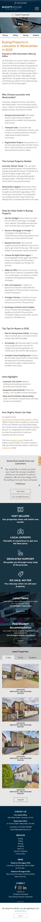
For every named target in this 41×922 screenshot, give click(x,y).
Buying (5, 35)
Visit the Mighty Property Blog (20, 608)
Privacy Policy (20, 856)
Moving (25, 35)
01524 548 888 (21, 3)
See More (20, 493)
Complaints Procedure (20, 897)
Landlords (20, 848)
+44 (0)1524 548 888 (24, 829)
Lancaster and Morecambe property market (20, 419)
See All (20, 802)
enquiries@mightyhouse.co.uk (20, 832)
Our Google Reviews (20, 499)
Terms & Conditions (20, 854)
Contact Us (20, 894)
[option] (20, 478)
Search (20, 643)
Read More (20, 613)
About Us (20, 851)
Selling (15, 35)
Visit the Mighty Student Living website (21, 638)
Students (32, 660)
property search (17, 440)
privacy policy (20, 911)
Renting (20, 846)
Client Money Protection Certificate (20, 899)
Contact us (6, 448)
